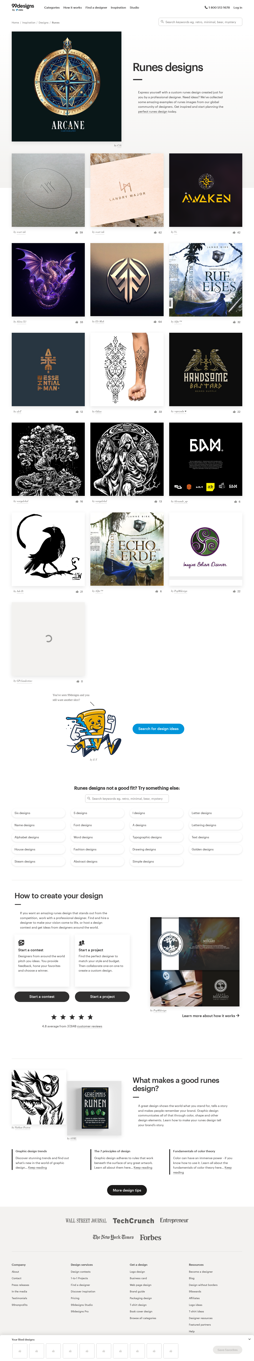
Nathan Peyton (22, 1127)
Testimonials (19, 1298)
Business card (138, 1278)
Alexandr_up (181, 501)
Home (16, 22)
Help (192, 1331)
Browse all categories (143, 1318)
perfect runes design (152, 111)
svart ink (21, 232)
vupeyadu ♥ (180, 411)
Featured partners (200, 1324)
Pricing (75, 1298)
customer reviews (89, 1026)
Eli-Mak (99, 321)
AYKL (73, 1138)
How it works (72, 7)
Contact (16, 1278)
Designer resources (201, 1318)
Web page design (140, 1284)
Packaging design (141, 1298)
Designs (44, 22)
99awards (195, 1291)
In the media (19, 1291)
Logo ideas (195, 1304)
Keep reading (37, 1167)
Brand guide (137, 1291)
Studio (134, 7)
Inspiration (118, 7)
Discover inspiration (83, 1291)
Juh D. (20, 591)
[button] (249, 1339)
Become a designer (201, 1271)
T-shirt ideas (196, 1311)
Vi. (175, 232)
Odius (98, 411)
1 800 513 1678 (219, 7)
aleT (19, 411)
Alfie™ (178, 321)
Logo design (137, 1271)
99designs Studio (82, 1304)
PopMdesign (180, 591)
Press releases (20, 1284)
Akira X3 (21, 321)
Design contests (81, 1271)
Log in (238, 7)
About (15, 1271)
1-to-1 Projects (79, 1278)
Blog (191, 1278)
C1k (119, 145)
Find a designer (96, 7)
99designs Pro (80, 1311)
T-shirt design (138, 1304)
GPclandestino (24, 680)
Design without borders (203, 1284)
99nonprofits (20, 1304)
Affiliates (194, 1298)
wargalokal (22, 501)
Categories (52, 7)
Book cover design (141, 1311)
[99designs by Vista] (23, 7)
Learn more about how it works (208, 1016)
